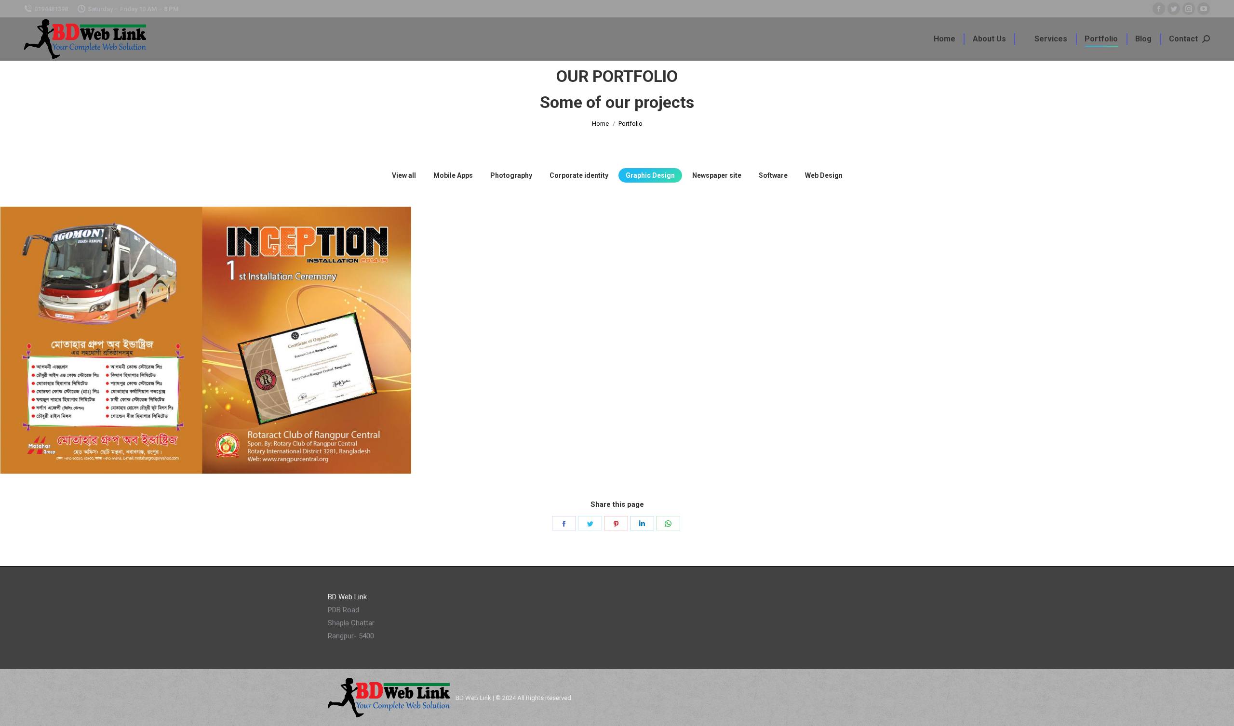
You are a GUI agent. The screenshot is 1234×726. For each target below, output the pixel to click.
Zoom (192, 422)
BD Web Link (473, 697)
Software (773, 175)
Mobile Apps (453, 175)
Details (218, 422)
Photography (511, 175)
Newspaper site (716, 175)
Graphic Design (650, 175)
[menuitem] (944, 39)
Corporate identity (579, 175)
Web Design (824, 175)
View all (404, 175)
